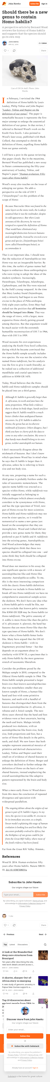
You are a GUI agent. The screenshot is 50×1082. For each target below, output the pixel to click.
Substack (12, 1076)
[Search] (45, 944)
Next (41, 934)
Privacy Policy (13, 1055)
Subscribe (34, 4)
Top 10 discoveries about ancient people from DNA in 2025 (18, 1003)
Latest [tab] (12, 944)
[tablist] (15, 944)
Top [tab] (5, 944)
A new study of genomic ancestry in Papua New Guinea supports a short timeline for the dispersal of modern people (18, 985)
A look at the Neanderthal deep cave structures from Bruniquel (17, 955)
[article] (25, 961)
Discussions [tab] (23, 944)
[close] (42, 1008)
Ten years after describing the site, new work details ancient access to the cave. (18, 963)
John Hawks (14, 42)
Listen (44, 43)
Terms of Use (33, 1055)
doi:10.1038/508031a (16, 870)
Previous (10, 934)
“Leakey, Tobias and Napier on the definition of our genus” (20, 112)
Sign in (44, 4)
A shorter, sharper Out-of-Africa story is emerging (17, 979)
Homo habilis (20, 178)
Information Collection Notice (31, 1057)
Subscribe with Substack (27, 1046)
